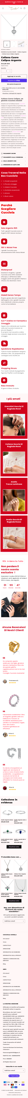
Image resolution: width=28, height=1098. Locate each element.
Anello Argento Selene (7, 819)
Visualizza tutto (14, 846)
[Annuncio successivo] (25, 2)
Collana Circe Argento (20, 874)
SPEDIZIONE (6, 948)
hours (4, 588)
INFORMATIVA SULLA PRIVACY (12, 955)
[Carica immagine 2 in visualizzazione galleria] (14, 44)
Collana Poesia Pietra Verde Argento (7, 894)
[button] (3, 8)
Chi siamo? (6, 938)
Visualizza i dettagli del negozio (11, 93)
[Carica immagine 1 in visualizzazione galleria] (7, 44)
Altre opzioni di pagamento (14, 84)
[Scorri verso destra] (26, 44)
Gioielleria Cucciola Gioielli (8, 52)
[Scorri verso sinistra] (1, 44)
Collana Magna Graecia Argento (20, 894)
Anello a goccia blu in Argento (20, 840)
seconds (17, 588)
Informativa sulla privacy (15, 1092)
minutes (10, 588)
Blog (4, 964)
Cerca (4, 942)
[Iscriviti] (23, 921)
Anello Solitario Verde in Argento (7, 840)
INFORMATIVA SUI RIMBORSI (11, 952)
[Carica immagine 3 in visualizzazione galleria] (21, 44)
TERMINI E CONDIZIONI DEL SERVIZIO (11, 959)
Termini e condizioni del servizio (14, 1094)
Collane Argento (22, 52)
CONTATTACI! (7, 945)
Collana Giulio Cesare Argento (6, 874)
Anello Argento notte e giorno (20, 820)
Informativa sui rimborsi (21, 1090)
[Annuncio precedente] (2, 2)
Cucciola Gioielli (9, 1090)
